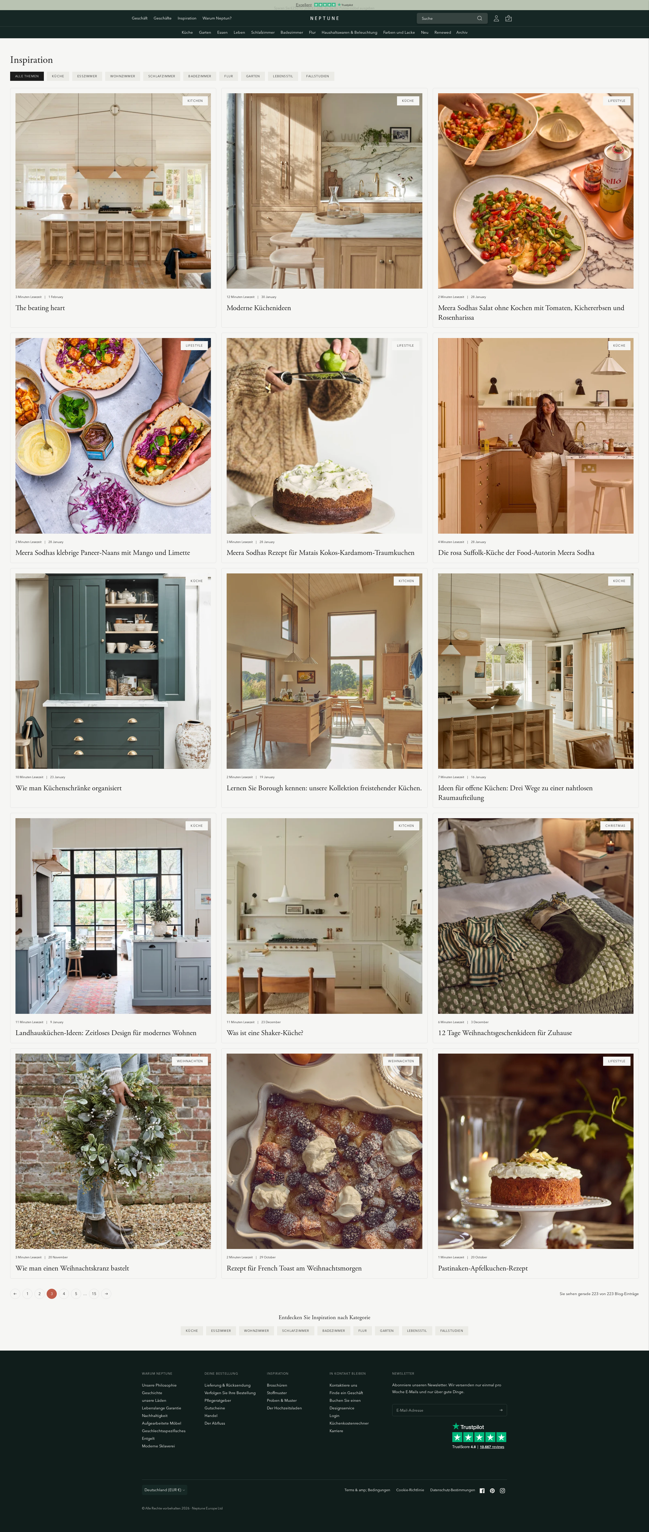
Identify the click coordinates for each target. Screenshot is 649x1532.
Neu (424, 32)
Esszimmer (87, 76)
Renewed (443, 32)
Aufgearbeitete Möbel (161, 1423)
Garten (205, 32)
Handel (211, 1415)
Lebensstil (283, 76)
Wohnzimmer (122, 76)
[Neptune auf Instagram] (502, 1491)
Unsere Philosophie (159, 1385)
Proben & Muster (282, 1400)
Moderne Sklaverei (158, 1446)
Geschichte (152, 1392)
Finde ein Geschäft (346, 1392)
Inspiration (187, 18)
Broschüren (277, 1385)
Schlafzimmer (263, 32)
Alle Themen (27, 76)
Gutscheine (215, 1408)
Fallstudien (317, 76)
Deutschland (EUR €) (163, 1489)
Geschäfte (163, 18)
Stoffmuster (277, 1392)
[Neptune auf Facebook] (482, 1491)
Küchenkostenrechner (349, 1423)
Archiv (461, 32)
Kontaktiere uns (343, 1385)
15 (94, 1293)
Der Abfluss (215, 1423)
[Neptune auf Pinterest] (492, 1491)
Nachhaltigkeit (155, 1415)
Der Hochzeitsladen (284, 1408)
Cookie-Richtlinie (410, 1490)
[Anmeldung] (496, 18)
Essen (222, 32)
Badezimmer (292, 32)
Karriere (336, 1430)
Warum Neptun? (217, 18)
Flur (312, 32)
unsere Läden (154, 1400)
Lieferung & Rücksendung (227, 1385)
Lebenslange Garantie (161, 1408)
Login (334, 1415)
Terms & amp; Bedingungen (367, 1490)
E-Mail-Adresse (408, 1404)
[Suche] (479, 18)
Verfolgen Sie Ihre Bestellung (230, 1392)
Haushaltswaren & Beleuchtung (349, 32)
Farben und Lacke (399, 32)
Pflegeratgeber (218, 1400)
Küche (187, 32)
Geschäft (140, 18)
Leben (239, 32)
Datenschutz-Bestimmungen (452, 1490)
